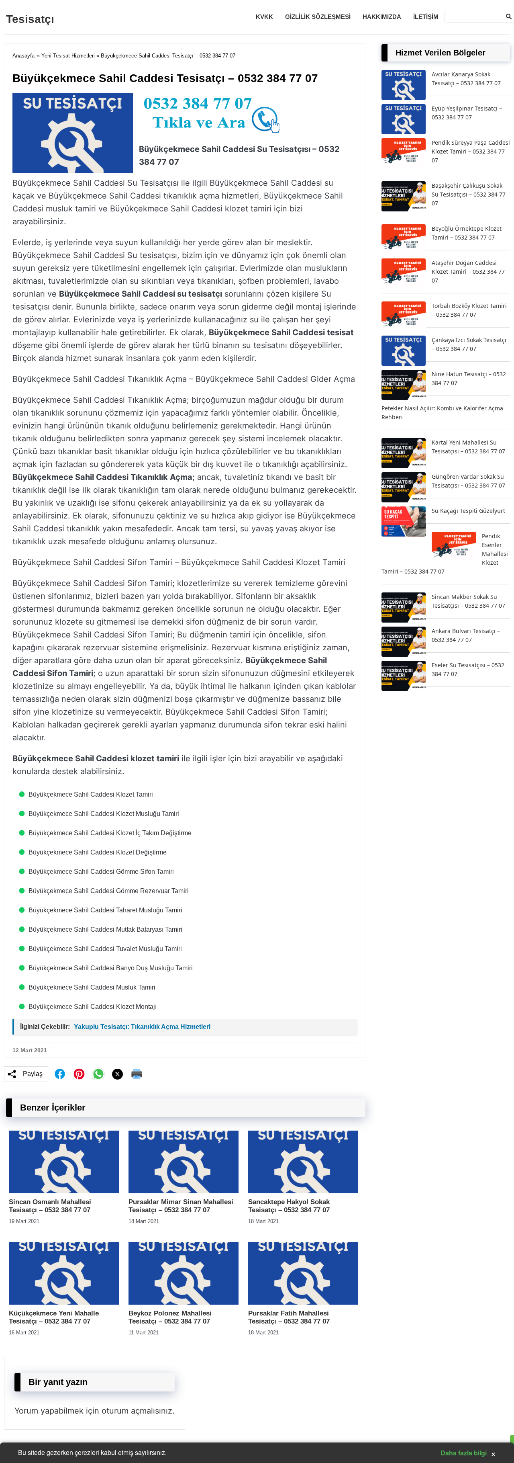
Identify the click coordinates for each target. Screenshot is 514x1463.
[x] (117, 1074)
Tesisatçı (30, 19)
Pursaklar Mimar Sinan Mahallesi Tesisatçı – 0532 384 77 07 (180, 1206)
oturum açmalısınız (137, 1411)
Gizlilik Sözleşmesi (318, 16)
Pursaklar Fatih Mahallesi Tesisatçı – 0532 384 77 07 (289, 1317)
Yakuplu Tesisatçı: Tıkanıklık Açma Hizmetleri (142, 1026)
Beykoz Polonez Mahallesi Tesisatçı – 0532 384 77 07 (170, 1317)
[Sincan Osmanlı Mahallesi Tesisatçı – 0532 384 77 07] (64, 1191)
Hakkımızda (382, 16)
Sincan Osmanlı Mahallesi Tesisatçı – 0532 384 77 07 (50, 1206)
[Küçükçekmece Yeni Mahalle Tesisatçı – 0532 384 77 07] (64, 1302)
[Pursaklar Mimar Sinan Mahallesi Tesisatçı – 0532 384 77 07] (183, 1191)
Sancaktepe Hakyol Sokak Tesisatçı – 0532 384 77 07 (289, 1206)
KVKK (264, 16)
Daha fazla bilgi (464, 1452)
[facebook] (59, 1074)
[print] (137, 1074)
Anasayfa (23, 56)
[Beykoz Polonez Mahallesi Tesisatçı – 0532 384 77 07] (183, 1302)
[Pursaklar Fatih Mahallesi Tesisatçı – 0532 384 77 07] (303, 1302)
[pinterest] (79, 1074)
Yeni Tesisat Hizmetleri (68, 56)
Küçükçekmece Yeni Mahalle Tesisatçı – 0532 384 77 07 (54, 1317)
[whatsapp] (98, 1074)
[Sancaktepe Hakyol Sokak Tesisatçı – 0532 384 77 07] (303, 1191)
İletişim (426, 16)
